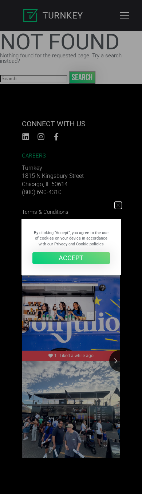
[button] (118, 205)
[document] (71, 247)
